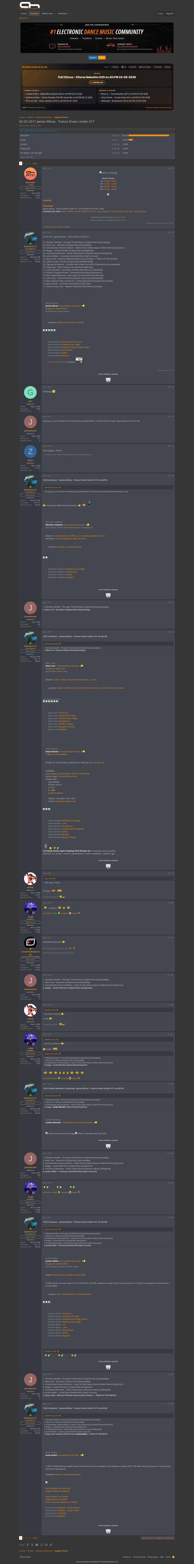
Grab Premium (50, 227)
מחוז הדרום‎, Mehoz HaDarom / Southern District (96, 688)
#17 (172, 1183)
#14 (172, 1034)
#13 (172, 1005)
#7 (173, 602)
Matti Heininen (79, 538)
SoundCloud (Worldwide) (66, 828)
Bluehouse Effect (68, 535)
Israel (121, 688)
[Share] (169, 168)
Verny (94, 679)
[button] (54, 13)
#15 (172, 1084)
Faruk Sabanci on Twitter (57, 1496)
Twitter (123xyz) (60, 723)
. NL (56, 1324)
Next (35, 163)
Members (62, 13)
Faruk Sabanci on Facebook (58, 1488)
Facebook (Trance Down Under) (69, 347)
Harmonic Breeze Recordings (67, 1474)
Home (24, 13)
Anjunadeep (51, 773)
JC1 (78, 535)
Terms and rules (139, 1557)
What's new (47, 13)
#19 (172, 1374)
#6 (173, 476)
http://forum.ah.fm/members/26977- (61, 362)
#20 (172, 1404)
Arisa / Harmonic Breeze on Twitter (61, 1502)
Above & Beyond (96, 762)
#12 (172, 975)
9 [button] (115, 135)
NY (49, 913)
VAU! (103, 535)
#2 (173, 232)
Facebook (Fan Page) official (67, 1319)
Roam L (86, 679)
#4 (173, 416)
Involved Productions (67, 776)
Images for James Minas (56, 308)
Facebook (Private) (61, 715)
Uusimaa (69, 546)
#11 (172, 938)
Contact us (127, 1557)
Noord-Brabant (68, 1294)
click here (123, 220)
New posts (23, 18)
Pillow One (77, 679)
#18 (172, 1217)
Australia (80, 322)
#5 (173, 446)
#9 (173, 873)
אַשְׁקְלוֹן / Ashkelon (65, 688)
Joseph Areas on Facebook (57, 1491)
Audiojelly (56, 1513)
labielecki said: (50, 1010)
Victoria (71, 322)
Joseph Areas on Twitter (56, 1499)
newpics (75, 913)
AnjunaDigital (64, 773)
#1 (173, 168)
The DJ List (58, 712)
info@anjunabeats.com (65, 801)
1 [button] (115, 139)
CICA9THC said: (50, 1351)
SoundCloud (60, 350)
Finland (77, 546)
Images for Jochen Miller (57, 1263)
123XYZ (56, 679)
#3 (173, 387)
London (51, 787)
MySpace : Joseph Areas (62, 1510)
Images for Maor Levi (55, 668)
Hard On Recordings (80, 773)
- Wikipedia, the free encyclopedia (77, 1122)
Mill (58, 1294)
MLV (69, 679)
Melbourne (62, 322)
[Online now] (30, 243)
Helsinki (60, 546)
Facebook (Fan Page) (64, 344)
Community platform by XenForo (97, 1562)
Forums (34, 13)
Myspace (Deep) (62, 837)
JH (43, 913)
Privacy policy (152, 1557)
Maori (63, 679)
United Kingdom (55, 793)
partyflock (65, 913)
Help (162, 1557)
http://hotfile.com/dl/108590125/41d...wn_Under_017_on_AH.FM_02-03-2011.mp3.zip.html (103, 211)
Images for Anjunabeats (56, 754)
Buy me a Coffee (63, 227)
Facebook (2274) (62, 341)
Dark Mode (25, 1557)
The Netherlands (83, 1294)
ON (46, 913)
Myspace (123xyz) (61, 726)
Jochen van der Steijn (76, 1274)
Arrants (56, 535)
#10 (172, 903)
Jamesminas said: (51, 487)
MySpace (61, 577)
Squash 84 (95, 535)
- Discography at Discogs (67, 665)
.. (108, 381)
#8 (173, 632)
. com (57, 823)
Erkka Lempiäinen (63, 538)
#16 (172, 1153)
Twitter (57, 352)
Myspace (58, 355)
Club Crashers (59, 1274)
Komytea (85, 535)
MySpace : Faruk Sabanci (63, 1507)
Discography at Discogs (69, 305)
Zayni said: (48, 878)
